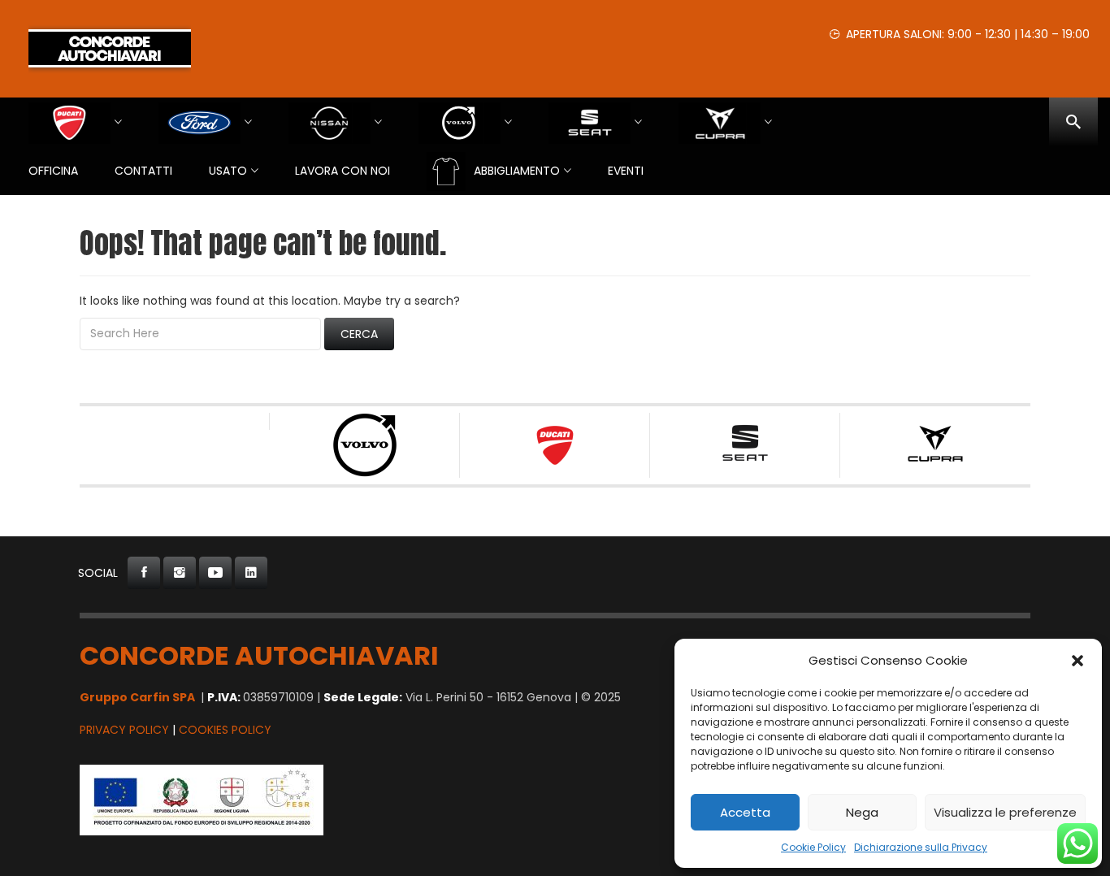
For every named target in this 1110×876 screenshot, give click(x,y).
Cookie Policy (813, 847)
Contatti (143, 171)
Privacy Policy (124, 730)
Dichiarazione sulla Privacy (920, 847)
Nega (862, 812)
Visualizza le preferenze (1005, 812)
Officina (53, 171)
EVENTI (626, 171)
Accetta (745, 812)
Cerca (359, 334)
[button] (1077, 661)
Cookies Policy (225, 730)
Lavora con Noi (342, 171)
